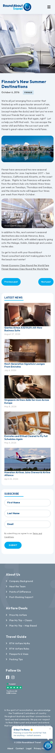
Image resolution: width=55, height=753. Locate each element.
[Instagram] (13, 677)
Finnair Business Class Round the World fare (24, 268)
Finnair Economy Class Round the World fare (25, 265)
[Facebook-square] (8, 677)
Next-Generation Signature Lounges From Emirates (24, 365)
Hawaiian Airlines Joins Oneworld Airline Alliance (27, 474)
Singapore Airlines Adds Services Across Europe (26, 401)
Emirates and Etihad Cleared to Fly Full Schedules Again (26, 437)
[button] (48, 7)
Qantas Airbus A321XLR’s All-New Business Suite (23, 329)
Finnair (28, 92)
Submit (13, 545)
